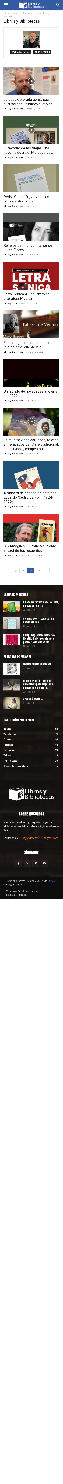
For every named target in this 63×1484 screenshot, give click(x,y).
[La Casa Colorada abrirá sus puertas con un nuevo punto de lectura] (31, 81)
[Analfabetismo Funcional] (12, 668)
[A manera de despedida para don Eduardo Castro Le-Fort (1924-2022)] (31, 475)
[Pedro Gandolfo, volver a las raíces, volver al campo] (31, 178)
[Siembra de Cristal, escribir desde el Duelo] (12, 623)
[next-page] (47, 570)
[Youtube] (44, 863)
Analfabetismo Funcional (37, 664)
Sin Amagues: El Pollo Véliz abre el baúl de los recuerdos (30, 548)
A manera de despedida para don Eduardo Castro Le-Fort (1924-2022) (30, 497)
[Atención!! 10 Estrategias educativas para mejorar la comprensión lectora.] (12, 685)
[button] (6, 5)
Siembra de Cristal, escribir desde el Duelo (38, 620)
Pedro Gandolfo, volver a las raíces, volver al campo (26, 199)
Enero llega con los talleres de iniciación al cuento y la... (28, 345)
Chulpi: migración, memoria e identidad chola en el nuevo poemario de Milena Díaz (39, 638)
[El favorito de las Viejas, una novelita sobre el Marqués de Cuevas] (31, 130)
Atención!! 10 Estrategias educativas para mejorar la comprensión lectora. (38, 684)
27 (39, 570)
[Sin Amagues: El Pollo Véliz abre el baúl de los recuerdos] (31, 528)
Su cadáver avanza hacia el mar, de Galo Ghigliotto (41, 604)
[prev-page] (15, 570)
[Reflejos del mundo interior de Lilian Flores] (31, 227)
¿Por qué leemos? (33, 699)
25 (23, 570)
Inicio (6, 13)
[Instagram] (27, 863)
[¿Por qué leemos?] (12, 703)
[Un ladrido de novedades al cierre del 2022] (31, 373)
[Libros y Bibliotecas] (31, 793)
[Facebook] (18, 863)
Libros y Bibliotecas (13, 108)
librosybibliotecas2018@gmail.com (38, 838)
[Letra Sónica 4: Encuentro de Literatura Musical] (31, 276)
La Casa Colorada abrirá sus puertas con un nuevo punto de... (29, 101)
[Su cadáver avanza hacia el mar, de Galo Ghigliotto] (12, 606)
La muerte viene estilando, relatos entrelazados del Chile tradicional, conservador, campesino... (31, 444)
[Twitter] (35, 863)
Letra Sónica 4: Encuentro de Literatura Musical (27, 296)
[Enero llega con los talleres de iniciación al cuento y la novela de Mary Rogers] (31, 324)
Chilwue (51, 880)
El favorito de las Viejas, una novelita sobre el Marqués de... (28, 150)
